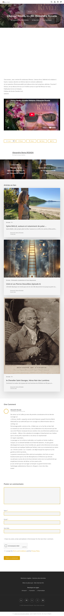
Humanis (32, 590)
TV (35, 11)
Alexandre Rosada (15, 410)
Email (6, 519)
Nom (6, 510)
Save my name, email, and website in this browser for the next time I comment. (29, 539)
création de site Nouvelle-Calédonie (21, 613)
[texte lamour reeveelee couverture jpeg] (46, 67)
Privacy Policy (35, 551)
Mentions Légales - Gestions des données (33, 578)
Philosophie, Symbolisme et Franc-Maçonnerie (23, 280)
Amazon (24, 590)
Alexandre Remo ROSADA (21, 20)
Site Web (6, 528)
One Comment (47, 20)
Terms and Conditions (19, 551)
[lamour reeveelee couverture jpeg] (17, 67)
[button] (61, 2)
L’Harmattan (41, 590)
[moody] (17, 45)
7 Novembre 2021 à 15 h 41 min (17, 411)
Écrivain (30, 11)
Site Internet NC (39, 583)
